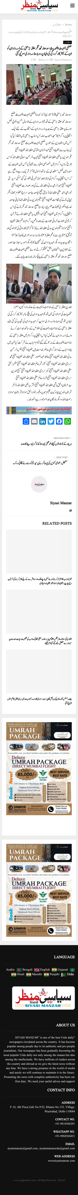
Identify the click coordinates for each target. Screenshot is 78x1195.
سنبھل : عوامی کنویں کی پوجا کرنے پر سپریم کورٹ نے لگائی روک (40, 463)
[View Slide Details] (39, 768)
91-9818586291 (65, 1124)
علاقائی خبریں (67, 42)
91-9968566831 (65, 1136)
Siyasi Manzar (61, 60)
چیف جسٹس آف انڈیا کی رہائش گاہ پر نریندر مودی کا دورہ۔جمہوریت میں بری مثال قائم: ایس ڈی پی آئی (39, 701)
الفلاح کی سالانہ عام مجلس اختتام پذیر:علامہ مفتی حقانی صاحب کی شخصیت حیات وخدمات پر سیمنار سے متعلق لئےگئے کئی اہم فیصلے (40, 641)
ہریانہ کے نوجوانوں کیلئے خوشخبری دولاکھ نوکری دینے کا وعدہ (46, 444)
